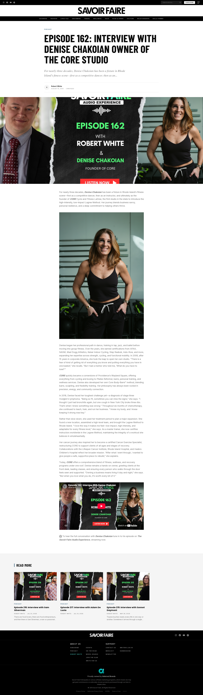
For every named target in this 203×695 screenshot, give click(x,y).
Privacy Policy (80, 691)
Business (43, 18)
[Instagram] (3, 2)
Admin (125, 691)
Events (89, 647)
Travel (87, 18)
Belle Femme (158, 18)
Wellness (97, 18)
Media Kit (110, 651)
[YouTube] (11, 2)
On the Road (91, 651)
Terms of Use (116, 691)
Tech (107, 18)
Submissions (125, 651)
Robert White (56, 86)
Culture (130, 18)
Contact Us (111, 647)
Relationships (143, 18)
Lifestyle (65, 18)
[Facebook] (7, 2)
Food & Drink (118, 18)
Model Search (92, 654)
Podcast (48, 29)
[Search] (180, 2)
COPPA (107, 691)
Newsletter (111, 654)
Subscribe (189, 2)
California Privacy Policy (95, 691)
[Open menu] (198, 2)
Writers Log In (126, 647)
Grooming (76, 18)
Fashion (54, 18)
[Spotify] (14, 2)
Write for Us (91, 661)
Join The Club (92, 657)
